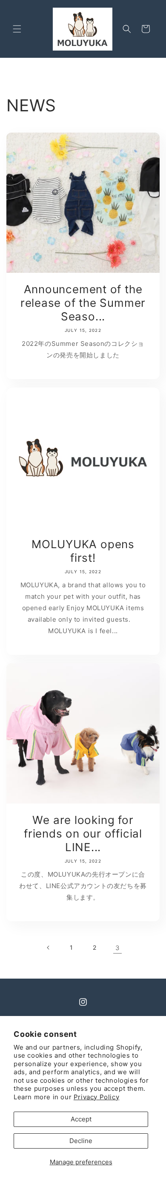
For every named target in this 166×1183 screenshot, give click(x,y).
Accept (81, 1119)
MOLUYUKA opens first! (83, 551)
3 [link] (117, 948)
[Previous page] (48, 947)
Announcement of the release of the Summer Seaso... (83, 303)
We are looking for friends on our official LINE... (83, 833)
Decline (80, 1141)
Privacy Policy (96, 1097)
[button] (17, 29)
